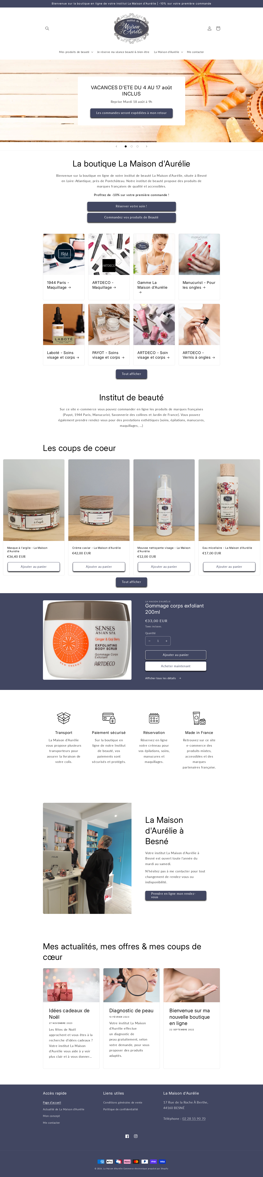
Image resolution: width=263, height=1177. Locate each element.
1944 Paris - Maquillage (58, 285)
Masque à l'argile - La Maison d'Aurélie (27, 549)
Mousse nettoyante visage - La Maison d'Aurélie (164, 549)
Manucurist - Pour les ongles (199, 285)
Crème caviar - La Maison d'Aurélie (96, 548)
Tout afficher (131, 374)
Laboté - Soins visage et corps (61, 355)
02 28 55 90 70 (193, 1118)
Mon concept (51, 1115)
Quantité (150, 633)
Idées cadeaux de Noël (69, 1013)
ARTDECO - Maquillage (103, 285)
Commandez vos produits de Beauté (131, 217)
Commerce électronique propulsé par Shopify (145, 1168)
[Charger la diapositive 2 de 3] (132, 146)
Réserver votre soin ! (131, 206)
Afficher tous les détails (161, 678)
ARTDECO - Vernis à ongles (197, 355)
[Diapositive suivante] (147, 146)
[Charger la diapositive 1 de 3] (126, 146)
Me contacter (51, 1122)
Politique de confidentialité (120, 1109)
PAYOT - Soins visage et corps (106, 355)
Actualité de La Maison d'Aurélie (63, 1109)
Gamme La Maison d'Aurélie (152, 285)
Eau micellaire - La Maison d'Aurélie (227, 548)
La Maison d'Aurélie (113, 1168)
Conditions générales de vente (122, 1102)
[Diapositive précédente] (116, 146)
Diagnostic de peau (131, 1010)
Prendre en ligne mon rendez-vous (173, 895)
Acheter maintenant (176, 666)
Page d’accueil (52, 1102)
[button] (47, 28)
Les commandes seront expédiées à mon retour (131, 113)
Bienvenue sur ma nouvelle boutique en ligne (189, 1016)
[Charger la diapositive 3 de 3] (137, 146)
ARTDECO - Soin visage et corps (152, 355)
